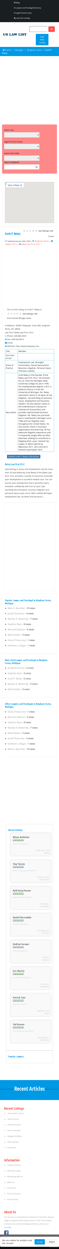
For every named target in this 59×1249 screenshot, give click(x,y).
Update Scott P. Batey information (23, 456)
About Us (11, 1182)
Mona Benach (13, 1142)
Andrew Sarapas (14, 1125)
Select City (9, 130)
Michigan (19, 50)
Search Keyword (11, 162)
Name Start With (11, 153)
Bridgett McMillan (14, 1136)
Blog (18, 2)
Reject (52, 1242)
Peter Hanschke (13, 1130)
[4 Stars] (33, 231)
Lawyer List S (11, 244)
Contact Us (11, 1188)
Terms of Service (13, 1194)
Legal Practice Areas (23, 13)
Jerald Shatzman (16, 613)
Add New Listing (42, 39)
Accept (40, 1242)
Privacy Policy (12, 1199)
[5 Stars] (36, 231)
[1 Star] (24, 231)
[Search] (51, 29)
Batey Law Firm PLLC (30, 244)
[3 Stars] (30, 231)
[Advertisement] (29, 89)
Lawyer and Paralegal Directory (28, 8)
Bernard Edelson (16, 629)
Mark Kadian (14, 634)
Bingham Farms (34, 50)
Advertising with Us (15, 1176)
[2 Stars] (27, 231)
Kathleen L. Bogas (17, 645)
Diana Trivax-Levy (17, 640)
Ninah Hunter (13, 1119)
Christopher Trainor (15, 1113)
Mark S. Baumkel (16, 608)
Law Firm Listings (23, 18)
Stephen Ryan (15, 624)
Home (8, 50)
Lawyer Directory (14, 1165)
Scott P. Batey (15, 678)
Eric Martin (11, 1147)
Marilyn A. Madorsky (18, 618)
